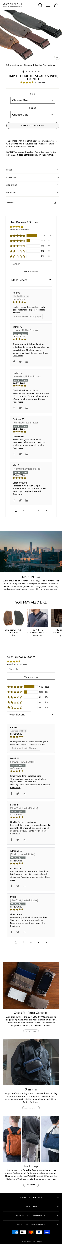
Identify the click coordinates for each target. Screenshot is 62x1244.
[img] (31, 302)
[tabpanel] (31, 202)
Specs (9, 170)
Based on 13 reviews (19, 229)
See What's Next (31, 1108)
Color (33, 108)
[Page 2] (38, 510)
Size (32, 94)
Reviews (10, 202)
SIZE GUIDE (11, 185)
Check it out (31, 1031)
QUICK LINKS (31, 1207)
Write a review (31, 271)
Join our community (31, 1225)
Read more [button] (18, 355)
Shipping (11, 193)
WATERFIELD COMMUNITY (31, 1216)
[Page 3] (46, 510)
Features (11, 177)
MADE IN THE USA (31, 1197)
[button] (23, 72)
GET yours (31, 1184)
